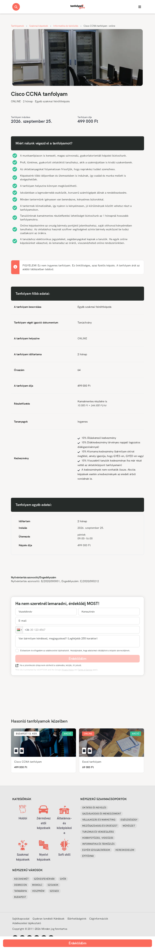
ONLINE (16, 101)
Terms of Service (85, 669)
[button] (19, 629)
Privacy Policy (68, 669)
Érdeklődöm (77, 658)
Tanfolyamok (17, 25)
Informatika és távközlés (65, 25)
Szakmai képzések (38, 25)
